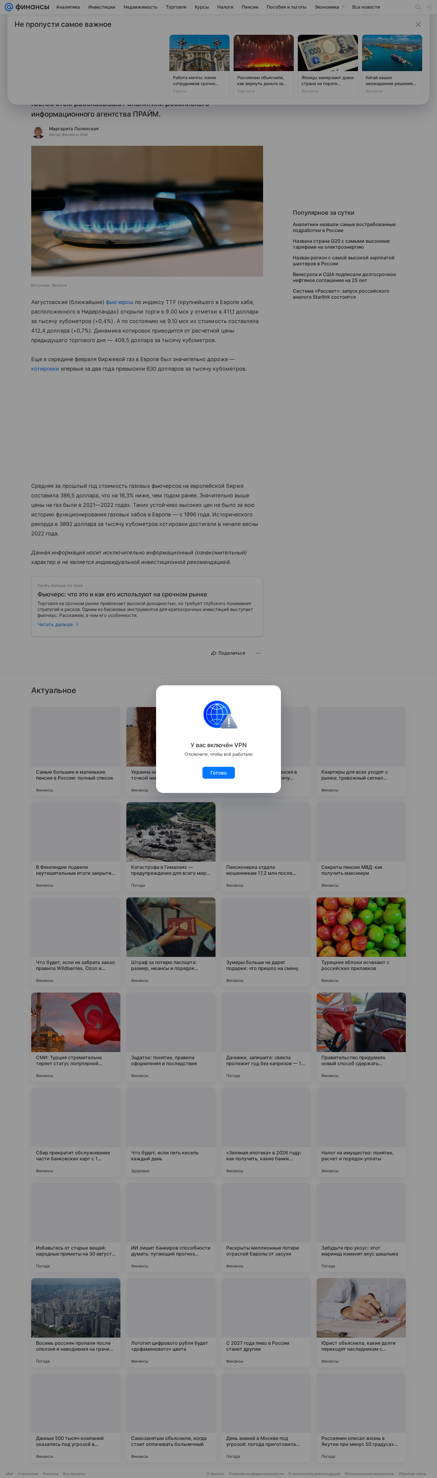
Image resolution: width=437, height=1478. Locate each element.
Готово (218, 773)
